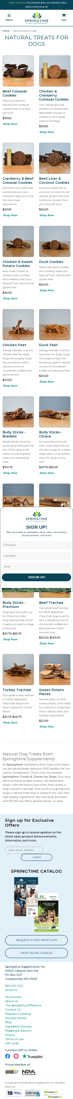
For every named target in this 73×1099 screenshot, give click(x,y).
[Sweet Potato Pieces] (54, 669)
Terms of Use (14, 1039)
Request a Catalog (18, 1013)
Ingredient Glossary (18, 1026)
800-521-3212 (14, 985)
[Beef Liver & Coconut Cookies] (54, 158)
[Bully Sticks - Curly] (18, 499)
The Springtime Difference (23, 1005)
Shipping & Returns (18, 1030)
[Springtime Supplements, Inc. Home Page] (36, 17)
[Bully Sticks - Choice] (54, 411)
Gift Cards (12, 1043)
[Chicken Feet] (18, 324)
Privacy (10, 1035)
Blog (8, 1022)
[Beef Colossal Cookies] (18, 71)
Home (6, 31)
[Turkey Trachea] (18, 669)
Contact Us (13, 1009)
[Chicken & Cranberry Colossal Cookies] (54, 71)
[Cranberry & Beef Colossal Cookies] (18, 158)
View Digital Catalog (36, 953)
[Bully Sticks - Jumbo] (54, 499)
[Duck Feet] (54, 324)
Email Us (11, 990)
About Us (11, 1001)
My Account (13, 997)
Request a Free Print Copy (36, 940)
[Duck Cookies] (54, 241)
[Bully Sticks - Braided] (18, 411)
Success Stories (16, 1018)
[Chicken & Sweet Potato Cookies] (18, 241)
